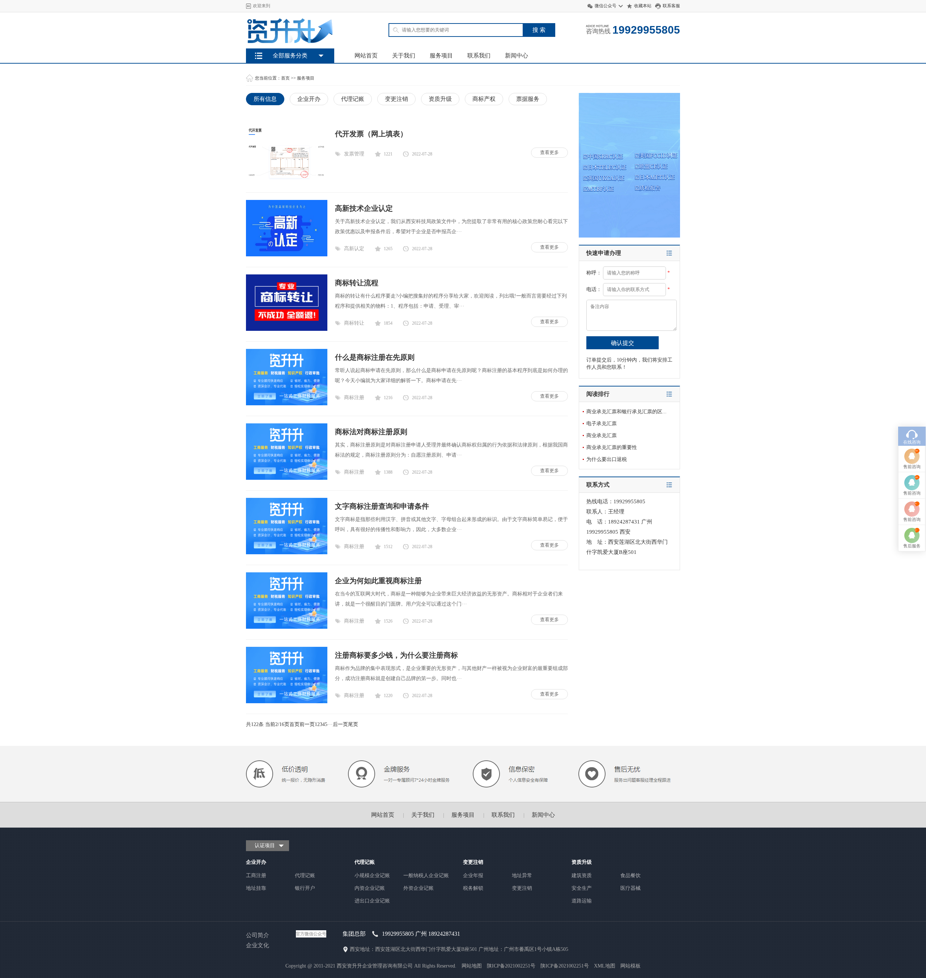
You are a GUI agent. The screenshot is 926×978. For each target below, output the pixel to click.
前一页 (307, 724)
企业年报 (473, 875)
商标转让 (354, 323)
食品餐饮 (630, 875)
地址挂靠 (256, 888)
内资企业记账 (369, 888)
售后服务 (912, 545)
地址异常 (522, 875)
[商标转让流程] (286, 329)
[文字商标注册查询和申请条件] (286, 552)
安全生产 (582, 888)
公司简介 (257, 935)
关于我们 (403, 55)
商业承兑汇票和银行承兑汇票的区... (626, 411)
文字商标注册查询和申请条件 (382, 506)
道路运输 (582, 901)
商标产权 (484, 99)
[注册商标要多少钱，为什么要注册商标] (286, 701)
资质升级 (440, 99)
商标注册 (354, 397)
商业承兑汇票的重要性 (611, 447)
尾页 (353, 724)
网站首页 (366, 55)
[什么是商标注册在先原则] (286, 403)
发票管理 (354, 154)
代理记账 (352, 99)
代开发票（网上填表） (371, 134)
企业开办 (308, 99)
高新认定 (354, 248)
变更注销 (396, 99)
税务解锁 (473, 888)
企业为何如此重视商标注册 (378, 581)
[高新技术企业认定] (286, 254)
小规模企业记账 (372, 875)
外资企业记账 (418, 888)
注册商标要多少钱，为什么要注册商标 (396, 655)
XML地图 (604, 966)
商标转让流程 (356, 283)
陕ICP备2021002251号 (564, 966)
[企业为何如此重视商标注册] (286, 627)
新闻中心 (516, 55)
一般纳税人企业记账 (426, 875)
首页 (285, 78)
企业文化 (257, 945)
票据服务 (527, 99)
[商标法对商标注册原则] (286, 478)
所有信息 (265, 99)
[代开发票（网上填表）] (286, 180)
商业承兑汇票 (601, 435)
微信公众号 (605, 5)
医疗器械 (630, 888)
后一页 (340, 724)
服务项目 (441, 55)
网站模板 (630, 966)
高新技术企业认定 (364, 208)
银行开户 (305, 888)
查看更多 (549, 152)
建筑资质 (582, 875)
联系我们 (478, 55)
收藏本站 (642, 5)
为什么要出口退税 (606, 459)
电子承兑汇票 (601, 423)
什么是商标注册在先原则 (375, 357)
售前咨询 (912, 466)
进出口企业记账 (372, 901)
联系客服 (671, 5)
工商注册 (256, 875)
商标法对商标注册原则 (371, 432)
